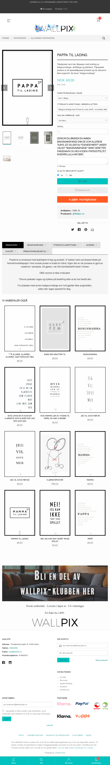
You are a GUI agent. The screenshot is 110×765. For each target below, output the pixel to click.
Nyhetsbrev (77, 735)
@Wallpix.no (78, 213)
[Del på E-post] (92, 230)
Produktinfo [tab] (11, 245)
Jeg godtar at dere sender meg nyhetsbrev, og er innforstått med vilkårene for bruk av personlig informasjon (26, 712)
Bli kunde (63, 680)
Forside (63, 677)
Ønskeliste (84, 190)
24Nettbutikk (60, 752)
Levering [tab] (90, 245)
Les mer (50, 725)
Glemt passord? (102, 660)
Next (51, 88)
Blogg (88, 735)
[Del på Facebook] (79, 230)
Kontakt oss (64, 690)
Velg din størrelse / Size (68, 115)
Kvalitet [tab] (9, 251)
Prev (4, 88)
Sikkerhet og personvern (57, 735)
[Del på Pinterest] (85, 230)
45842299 (13, 648)
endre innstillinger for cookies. (81, 747)
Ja (62, 175)
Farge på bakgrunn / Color (69, 93)
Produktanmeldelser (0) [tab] (34, 251)
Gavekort (63, 686)
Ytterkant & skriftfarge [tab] (64, 245)
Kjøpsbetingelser (35, 735)
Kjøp (84, 181)
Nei (70, 175)
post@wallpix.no (15, 651)
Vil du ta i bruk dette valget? (70, 171)
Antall (60, 126)
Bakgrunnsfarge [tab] (35, 245)
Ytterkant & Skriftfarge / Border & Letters (77, 104)
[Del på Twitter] (72, 230)
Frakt (21, 735)
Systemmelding (66, 683)
